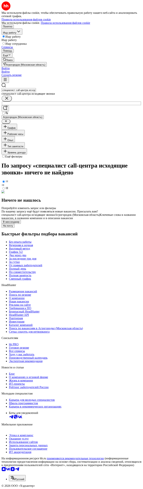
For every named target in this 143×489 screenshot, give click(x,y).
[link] (7, 59)
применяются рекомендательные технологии (75, 458)
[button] (5, 68)
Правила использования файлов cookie (65, 22)
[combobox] (18, 90)
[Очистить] (6, 98)
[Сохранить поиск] (5, 108)
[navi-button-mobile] (5, 80)
